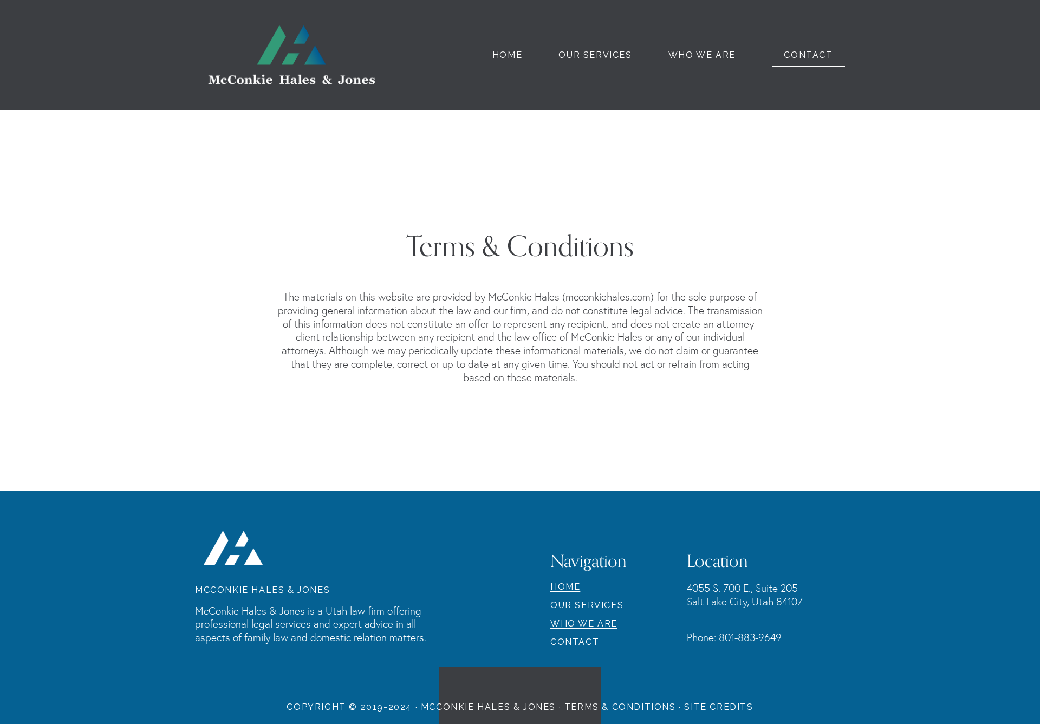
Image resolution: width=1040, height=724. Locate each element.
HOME (565, 587)
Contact (808, 55)
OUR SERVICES (586, 605)
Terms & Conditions (620, 707)
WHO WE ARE (584, 623)
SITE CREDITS (718, 707)
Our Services (595, 55)
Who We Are (702, 55)
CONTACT (574, 642)
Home (507, 55)
